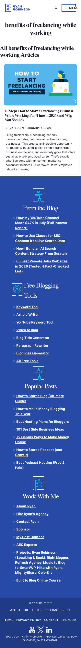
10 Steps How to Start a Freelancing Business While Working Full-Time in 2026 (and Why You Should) (39, 115)
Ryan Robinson (44, 552)
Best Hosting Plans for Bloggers (42, 421)
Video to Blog (27, 330)
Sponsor (23, 529)
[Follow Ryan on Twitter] (40, 630)
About (15, 610)
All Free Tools (27, 361)
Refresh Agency (28, 563)
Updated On (29, 127)
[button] (56, 8)
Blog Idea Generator (32, 353)
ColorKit (45, 573)
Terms (8, 619)
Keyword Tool (27, 307)
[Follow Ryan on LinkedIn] (49, 630)
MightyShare (26, 573)
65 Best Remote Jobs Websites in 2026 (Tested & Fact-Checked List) (42, 266)
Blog (66, 610)
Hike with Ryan (49, 567)
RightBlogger (57, 557)
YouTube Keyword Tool (34, 322)
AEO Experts (26, 545)
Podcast (51, 610)
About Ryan (26, 506)
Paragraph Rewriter (32, 345)
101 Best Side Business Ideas (40, 429)
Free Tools (32, 610)
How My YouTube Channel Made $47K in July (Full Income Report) (41, 223)
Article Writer (27, 314)
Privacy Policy (28, 619)
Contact (51, 619)
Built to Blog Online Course (38, 580)
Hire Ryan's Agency (32, 514)
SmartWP (28, 567)
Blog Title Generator (32, 338)
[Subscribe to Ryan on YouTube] (32, 630)
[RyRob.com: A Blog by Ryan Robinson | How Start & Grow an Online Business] (17, 8)
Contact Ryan (27, 521)
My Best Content (30, 537)
